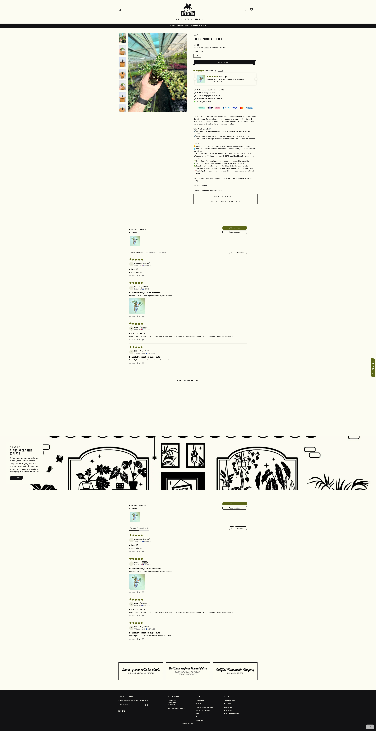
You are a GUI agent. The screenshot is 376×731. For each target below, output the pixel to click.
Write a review (234, 228)
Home (195, 35)
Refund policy (200, 720)
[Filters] (231, 252)
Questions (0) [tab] (163, 252)
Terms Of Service (229, 700)
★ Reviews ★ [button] (373, 367)
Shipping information (225, 197)
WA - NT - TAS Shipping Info (225, 202)
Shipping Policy (228, 707)
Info (187, 19)
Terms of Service (201, 717)
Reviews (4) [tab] (134, 528)
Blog (198, 19)
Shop (177, 19)
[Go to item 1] (135, 241)
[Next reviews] (256, 79)
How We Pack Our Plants (203, 710)
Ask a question (234, 232)
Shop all (16, 478)
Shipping (206, 47)
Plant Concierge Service (231, 713)
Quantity (198, 52)
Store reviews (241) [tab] (151, 252)
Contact (198, 704)
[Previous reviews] (195, 79)
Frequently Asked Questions (204, 707)
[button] (199, 71)
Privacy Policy (228, 710)
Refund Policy (228, 704)
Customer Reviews (201, 700)
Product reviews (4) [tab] (136, 252)
